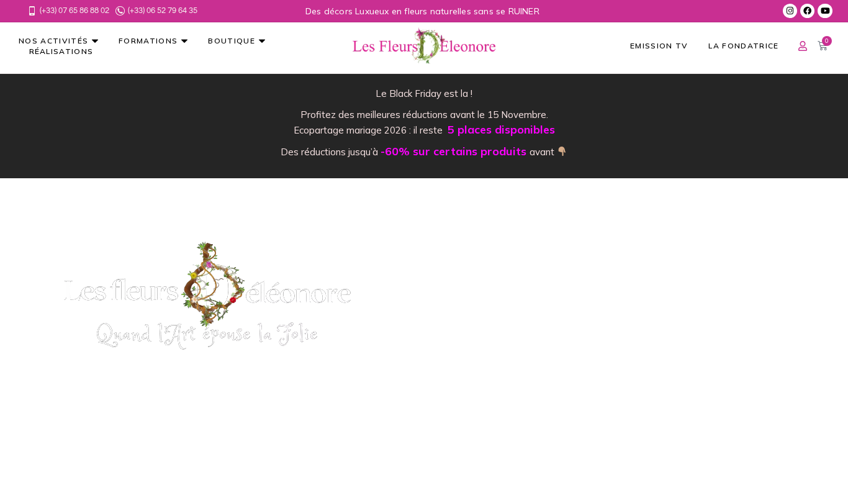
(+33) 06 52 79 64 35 (162, 10)
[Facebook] (807, 11)
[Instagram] (790, 11)
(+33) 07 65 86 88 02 (74, 10)
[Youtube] (825, 11)
